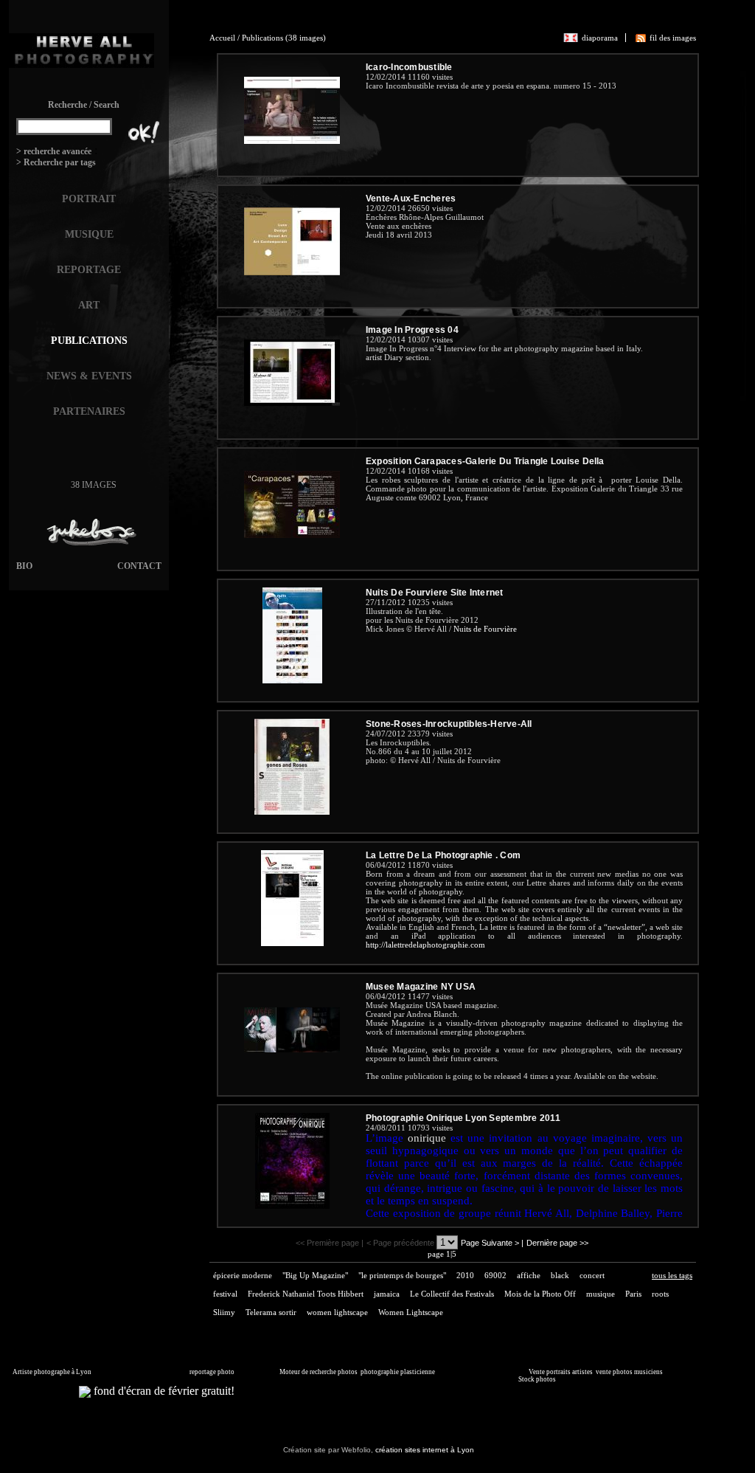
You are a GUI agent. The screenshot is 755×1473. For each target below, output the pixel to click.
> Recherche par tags (56, 162)
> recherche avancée (53, 151)
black (560, 1275)
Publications (89, 340)
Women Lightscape (410, 1312)
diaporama (600, 37)
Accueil (222, 37)
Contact (139, 566)
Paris (633, 1293)
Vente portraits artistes (561, 1372)
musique (600, 1293)
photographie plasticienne (398, 1372)
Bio (24, 566)
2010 (465, 1275)
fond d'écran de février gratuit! (162, 1390)
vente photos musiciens (629, 1372)
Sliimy (224, 1312)
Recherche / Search (83, 105)
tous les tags (672, 1275)
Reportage (89, 269)
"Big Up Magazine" (315, 1275)
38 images (93, 485)
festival (225, 1293)
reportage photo (211, 1372)
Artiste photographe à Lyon (52, 1372)
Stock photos (537, 1379)
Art (89, 305)
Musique (89, 234)
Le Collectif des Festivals (452, 1293)
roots (660, 1293)
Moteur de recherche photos (318, 1372)
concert (592, 1275)
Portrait (89, 198)
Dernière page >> (557, 1242)
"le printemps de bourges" (402, 1275)
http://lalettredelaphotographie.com (425, 944)
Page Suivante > (490, 1242)
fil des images (673, 37)
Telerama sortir (271, 1312)
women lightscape (337, 1312)
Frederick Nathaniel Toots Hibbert (305, 1293)
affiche (528, 1275)
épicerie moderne (242, 1275)
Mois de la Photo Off (540, 1293)
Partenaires (89, 411)
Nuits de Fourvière (485, 628)
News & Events (89, 376)
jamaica (387, 1293)
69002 (495, 1275)
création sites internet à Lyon (424, 1450)
